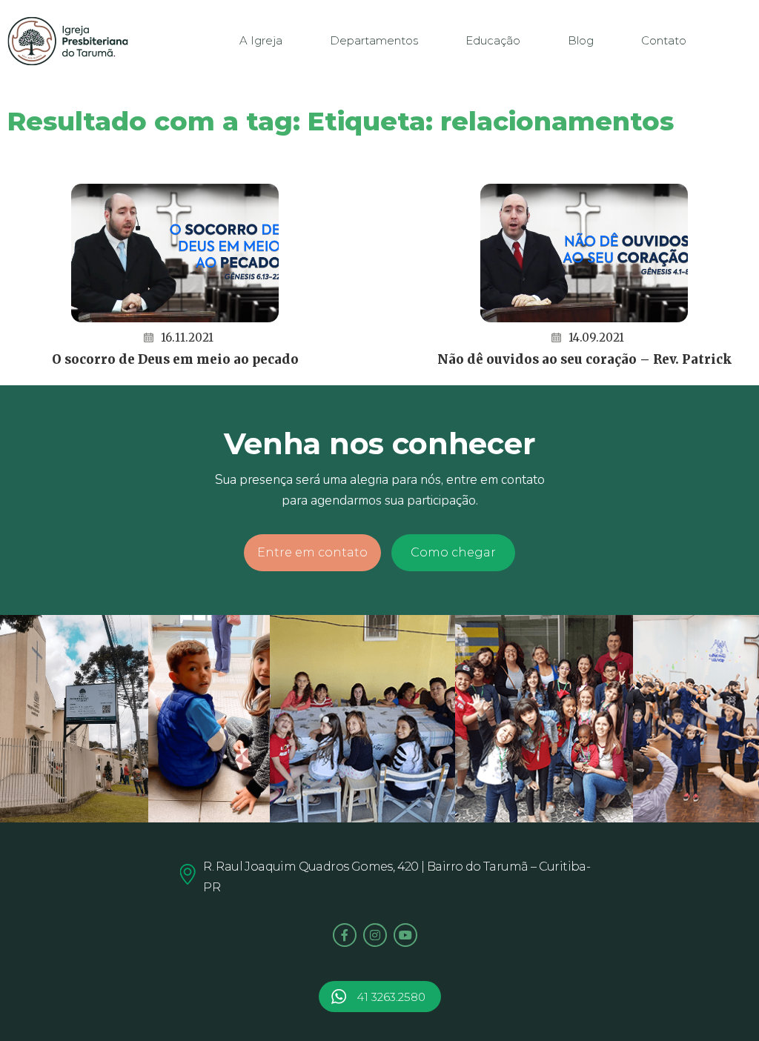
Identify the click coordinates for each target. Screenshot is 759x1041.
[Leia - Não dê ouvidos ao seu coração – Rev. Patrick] (584, 253)
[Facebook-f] (345, 935)
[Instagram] (375, 935)
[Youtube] (405, 935)
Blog (581, 40)
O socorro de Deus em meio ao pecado (175, 359)
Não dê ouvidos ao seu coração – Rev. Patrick (584, 359)
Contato (663, 40)
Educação (492, 40)
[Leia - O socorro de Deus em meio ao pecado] (175, 253)
